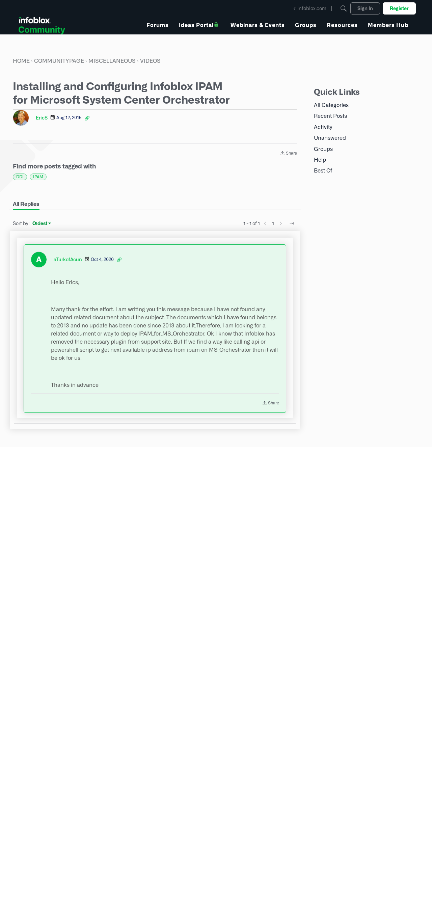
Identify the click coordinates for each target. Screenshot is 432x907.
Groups (323, 149)
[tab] (26, 204)
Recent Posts (330, 116)
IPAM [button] (38, 176)
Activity (323, 127)
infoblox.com (311, 8)
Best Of (323, 170)
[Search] (344, 8)
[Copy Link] (87, 118)
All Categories (331, 105)
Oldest (40, 223)
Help (320, 160)
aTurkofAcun (68, 259)
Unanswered (330, 138)
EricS (42, 118)
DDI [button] (20, 176)
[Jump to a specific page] (291, 223)
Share (288, 154)
